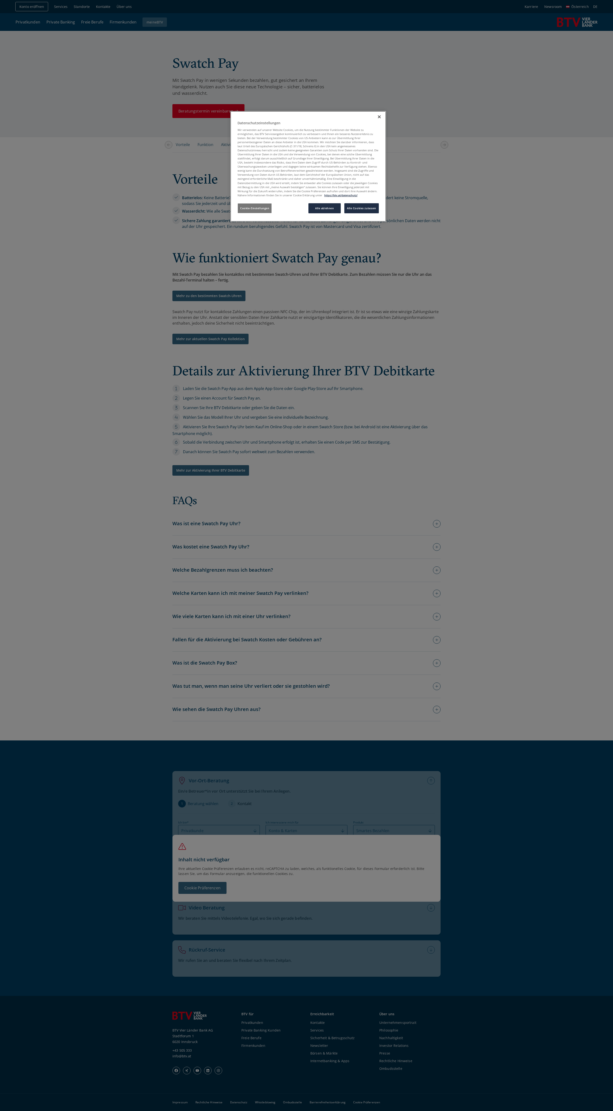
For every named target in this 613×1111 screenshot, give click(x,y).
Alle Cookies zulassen (361, 208)
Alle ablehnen (324, 208)
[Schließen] (379, 117)
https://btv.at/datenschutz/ (341, 195)
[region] (308, 166)
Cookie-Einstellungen (254, 208)
